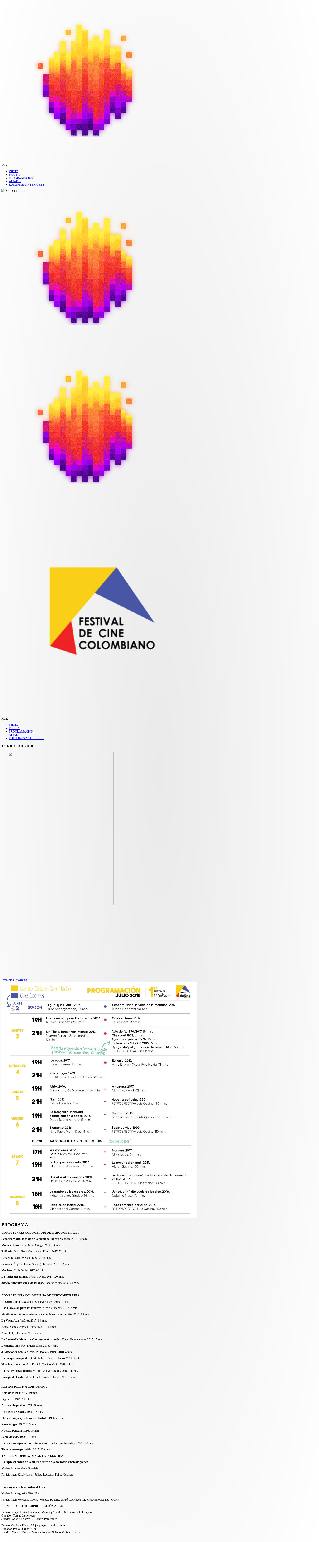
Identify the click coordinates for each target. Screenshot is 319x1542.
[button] (106, 165)
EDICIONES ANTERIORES (26, 184)
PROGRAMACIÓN (21, 177)
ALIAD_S (15, 181)
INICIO (13, 171)
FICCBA (14, 174)
